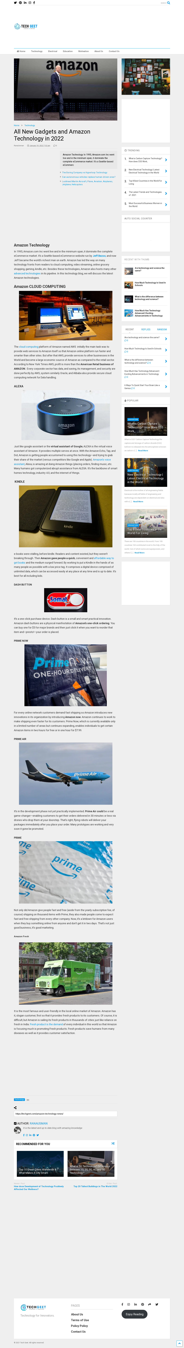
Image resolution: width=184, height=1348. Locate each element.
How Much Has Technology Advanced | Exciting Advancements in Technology (149, 313)
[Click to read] (40, 1164)
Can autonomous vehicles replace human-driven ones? (88, 177)
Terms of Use (80, 1320)
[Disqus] (65, 1227)
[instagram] (30, 2)
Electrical (52, 51)
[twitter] (15, 2)
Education (68, 51)
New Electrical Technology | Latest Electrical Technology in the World (145, 478)
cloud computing (28, 346)
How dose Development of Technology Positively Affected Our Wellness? (39, 1188)
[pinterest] (20, 2)
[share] (149, 1304)
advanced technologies (27, 273)
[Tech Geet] (27, 28)
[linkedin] (25, 2)
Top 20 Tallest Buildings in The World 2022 (95, 1186)
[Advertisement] (117, 27)
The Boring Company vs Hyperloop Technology (84, 172)
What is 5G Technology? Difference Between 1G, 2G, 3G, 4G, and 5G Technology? (90, 1169)
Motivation (83, 51)
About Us (98, 51)
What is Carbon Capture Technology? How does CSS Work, (145, 427)
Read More (143, 450)
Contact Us (114, 51)
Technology (36, 51)
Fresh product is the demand (46, 1024)
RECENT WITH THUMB (136, 259)
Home (22, 51)
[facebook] (34, 2)
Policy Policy (79, 1326)
